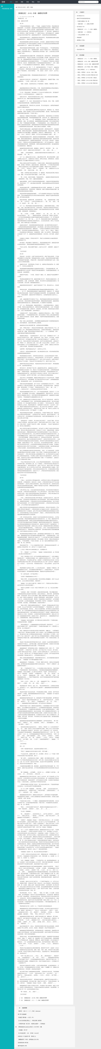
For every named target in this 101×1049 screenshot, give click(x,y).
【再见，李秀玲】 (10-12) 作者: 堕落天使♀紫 (88, 80)
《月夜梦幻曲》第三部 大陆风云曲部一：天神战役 (31, 1023)
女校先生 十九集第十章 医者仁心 (27, 1036)
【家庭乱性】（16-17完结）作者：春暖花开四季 (89, 66)
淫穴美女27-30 (80, 26)
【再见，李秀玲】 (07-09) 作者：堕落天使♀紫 (88, 77)
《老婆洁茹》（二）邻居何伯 (84, 32)
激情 (11, 2)
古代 (16, 2)
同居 (38, 2)
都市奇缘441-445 (22, 1045)
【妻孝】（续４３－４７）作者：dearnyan (29, 1011)
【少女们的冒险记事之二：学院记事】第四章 (30, 1020)
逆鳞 (3, 2)
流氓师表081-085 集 (23, 1042)
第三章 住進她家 (22, 1014)
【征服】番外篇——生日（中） (26, 1017)
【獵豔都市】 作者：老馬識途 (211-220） (28, 1039)
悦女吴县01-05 (80, 49)
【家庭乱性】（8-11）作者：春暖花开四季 (87, 61)
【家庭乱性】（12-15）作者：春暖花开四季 (35, 998)
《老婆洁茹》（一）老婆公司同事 (85, 23)
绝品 (33, 2)
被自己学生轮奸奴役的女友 (83, 18)
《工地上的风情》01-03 (83, 34)
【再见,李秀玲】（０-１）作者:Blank (86, 69)
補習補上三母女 (81, 40)
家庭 (22, 2)
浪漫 (27, 2)
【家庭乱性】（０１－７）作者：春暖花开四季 (36, 1000)
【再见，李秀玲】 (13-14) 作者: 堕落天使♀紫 (88, 83)
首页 (28, 7)
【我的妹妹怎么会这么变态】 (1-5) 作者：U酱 (30, 1027)
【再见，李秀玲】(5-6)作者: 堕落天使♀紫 (87, 75)
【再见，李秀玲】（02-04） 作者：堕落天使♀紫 (89, 72)
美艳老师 (79, 37)
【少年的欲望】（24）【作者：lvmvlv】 (28, 1033)
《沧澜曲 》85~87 (22, 1030)
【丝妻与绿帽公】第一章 (83, 21)
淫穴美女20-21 (80, 15)
